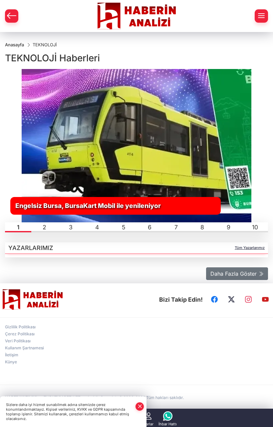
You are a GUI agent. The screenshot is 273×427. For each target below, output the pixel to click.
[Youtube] (265, 299)
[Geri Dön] (11, 16)
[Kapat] (140, 406)
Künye (11, 361)
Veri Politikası (18, 340)
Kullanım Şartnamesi (24, 347)
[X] (231, 299)
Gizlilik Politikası (20, 326)
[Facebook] (214, 299)
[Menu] (261, 16)
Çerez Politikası (20, 333)
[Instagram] (248, 299)
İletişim (11, 354)
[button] (18, 227)
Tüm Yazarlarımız (250, 247)
